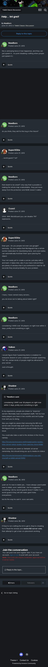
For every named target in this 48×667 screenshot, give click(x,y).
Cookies (34, 660)
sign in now (14, 555)
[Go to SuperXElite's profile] (4, 151)
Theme (13, 660)
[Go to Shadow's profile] (4, 387)
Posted (16, 46)
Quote (10, 65)
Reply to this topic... (14, 570)
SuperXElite (14, 150)
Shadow (12, 386)
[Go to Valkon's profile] (4, 348)
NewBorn (7, 23)
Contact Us (24, 660)
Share (12, 583)
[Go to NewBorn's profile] (4, 44)
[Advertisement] (24, 95)
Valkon (11, 347)
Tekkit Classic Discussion (24, 26)
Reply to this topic (24, 34)
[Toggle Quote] (5, 397)
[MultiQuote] (3, 64)
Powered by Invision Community (24, 663)
